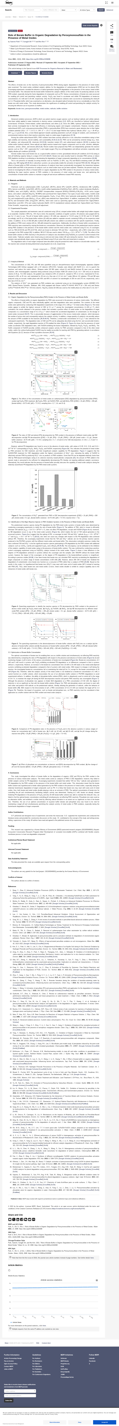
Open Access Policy (10, 1364)
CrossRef (29, 893)
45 (60, 546)
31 (30, 163)
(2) (98, 256)
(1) (98, 249)
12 (58, 140)
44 (58, 546)
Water (15, 17)
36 (26, 314)
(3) (98, 335)
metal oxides (44, 108)
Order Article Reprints (90, 25)
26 (48, 156)
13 (60, 140)
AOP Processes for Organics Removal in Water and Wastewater (59, 68)
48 (19, 688)
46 (62, 546)
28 (95, 158)
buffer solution (62, 108)
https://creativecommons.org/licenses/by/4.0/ (68, 1209)
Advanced (109, 10)
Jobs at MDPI (8, 1369)
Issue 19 (30, 17)
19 (86, 142)
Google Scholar (19, 893)
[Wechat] (26, 1220)
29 (26, 163)
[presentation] (49, 249)
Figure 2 (64, 323)
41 (48, 318)
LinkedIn (92, 1358)
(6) (98, 345)
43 (53, 332)
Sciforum (64, 1358)
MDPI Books (65, 1361)
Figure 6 (90, 658)
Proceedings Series (67, 1377)
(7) (98, 348)
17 (61, 142)
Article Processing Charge (13, 1358)
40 (45, 318)
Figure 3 (83, 451)
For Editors (36, 1364)
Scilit (36, 893)
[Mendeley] (33, 1220)
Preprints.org (65, 1364)
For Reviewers (37, 1361)
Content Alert (46, 1343)
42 (51, 332)
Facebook (92, 1361)
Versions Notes (47, 73)
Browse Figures (31, 73)
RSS (37, 1343)
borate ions (20, 108)
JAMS (63, 1374)
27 (50, 156)
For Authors (36, 1358)
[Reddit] (30, 1220)
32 (86, 163)
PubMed (61, 964)
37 (28, 314)
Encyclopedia (65, 1372)
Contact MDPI (8, 1366)
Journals (8, 17)
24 (32, 151)
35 (86, 232)
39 (43, 318)
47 (17, 567)
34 (30, 232)
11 (56, 140)
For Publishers (37, 1369)
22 (41, 147)
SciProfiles (64, 1369)
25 (34, 151)
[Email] (10, 1220)
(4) (98, 338)
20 (37, 147)
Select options (10, 1391)
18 (84, 142)
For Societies (36, 1372)
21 (39, 147)
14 (41, 142)
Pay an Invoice (9, 1361)
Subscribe (8, 1400)
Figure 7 (95, 678)
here (92, 1258)
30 (28, 163)
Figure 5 (73, 550)
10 (54, 140)
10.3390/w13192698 (41, 17)
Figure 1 (88, 305)
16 (45, 142)
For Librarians (37, 1366)
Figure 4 (60, 527)
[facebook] (22, 1220)
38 (41, 318)
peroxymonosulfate (32, 108)
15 (43, 142)
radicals (53, 108)
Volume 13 (22, 17)
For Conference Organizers (41, 1374)
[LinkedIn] (18, 1220)
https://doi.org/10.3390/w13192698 (38, 59)
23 (30, 151)
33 (88, 163)
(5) (98, 341)
